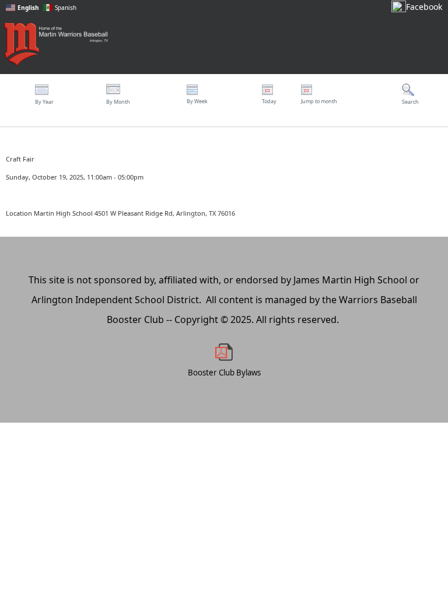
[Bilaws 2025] (224, 352)
